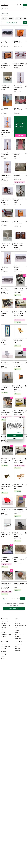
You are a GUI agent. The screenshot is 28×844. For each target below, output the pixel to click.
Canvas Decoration (5, 646)
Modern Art (17, 632)
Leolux (16, 621)
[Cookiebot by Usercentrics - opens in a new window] (19, 417)
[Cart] (17, 5)
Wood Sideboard (18, 644)
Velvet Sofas (17, 648)
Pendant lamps (4, 621)
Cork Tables (3, 648)
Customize (14, 438)
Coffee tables (4, 623)
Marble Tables (18, 650)
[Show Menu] (26, 9)
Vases (2, 629)
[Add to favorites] (13, 41)
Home (2, 13)
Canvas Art (3, 644)
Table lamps (3, 627)
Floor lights (3, 632)
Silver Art (3, 658)
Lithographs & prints (5, 625)
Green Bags (3, 654)
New (7, 13)
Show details (19, 432)
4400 (18, 598)
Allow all (14, 435)
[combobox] (13, 9)
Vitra (16, 646)
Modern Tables (18, 638)
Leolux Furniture (18, 623)
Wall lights (3, 636)
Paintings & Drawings (6, 634)
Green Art (3, 656)
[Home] (8, 5)
